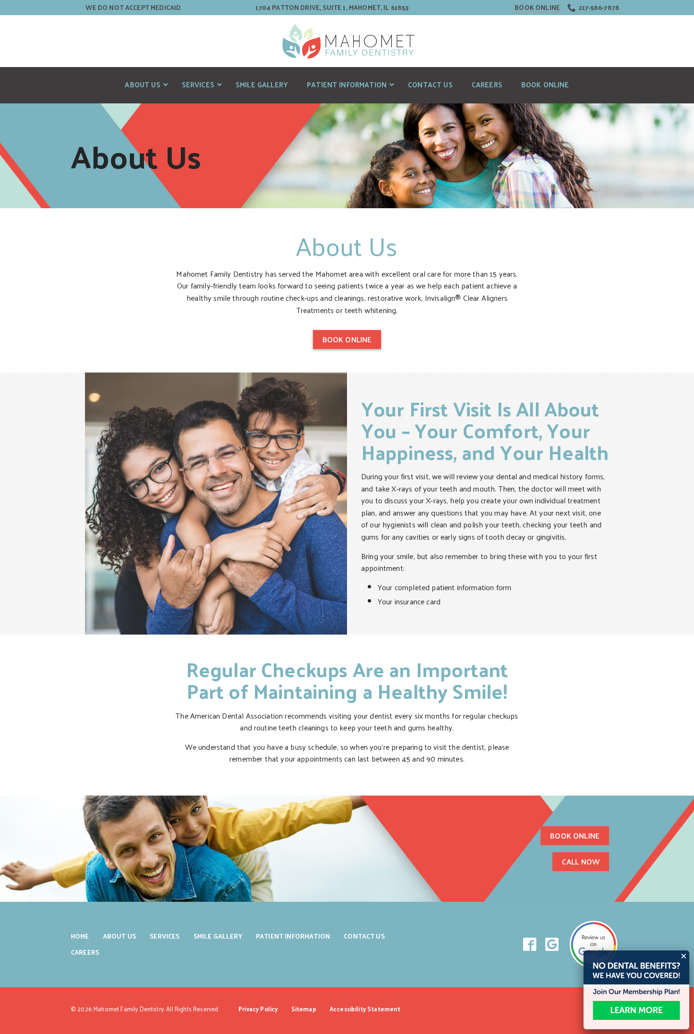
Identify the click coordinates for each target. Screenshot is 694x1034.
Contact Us (364, 936)
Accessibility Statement (365, 1008)
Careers (85, 952)
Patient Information (293, 936)
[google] (552, 944)
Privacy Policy (258, 1008)
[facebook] (530, 944)
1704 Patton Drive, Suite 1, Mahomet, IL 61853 (332, 7)
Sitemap (303, 1008)
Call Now (581, 861)
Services (164, 936)
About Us (136, 156)
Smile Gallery (218, 936)
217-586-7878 (598, 7)
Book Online (537, 7)
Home (80, 936)
